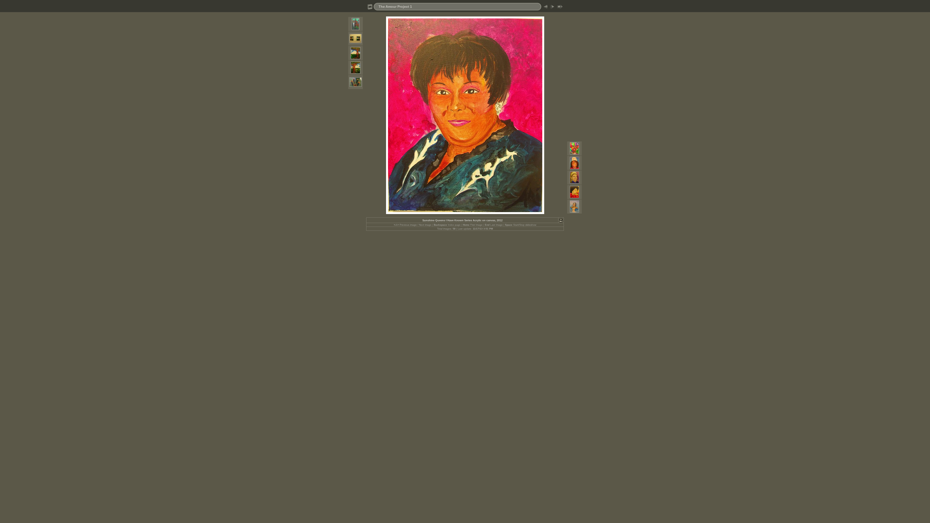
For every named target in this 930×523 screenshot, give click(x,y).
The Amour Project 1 (395, 6)
